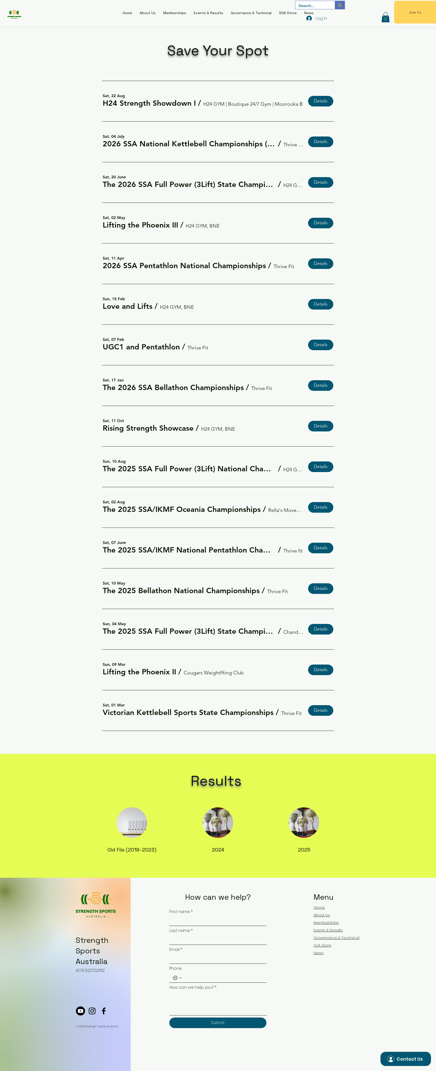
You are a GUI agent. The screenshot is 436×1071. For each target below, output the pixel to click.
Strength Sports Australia (92, 950)
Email (175, 949)
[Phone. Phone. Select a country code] (177, 978)
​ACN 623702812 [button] (90, 970)
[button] (149, 103)
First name (181, 912)
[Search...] (340, 5)
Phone (175, 968)
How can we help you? (192, 987)
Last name (181, 930)
